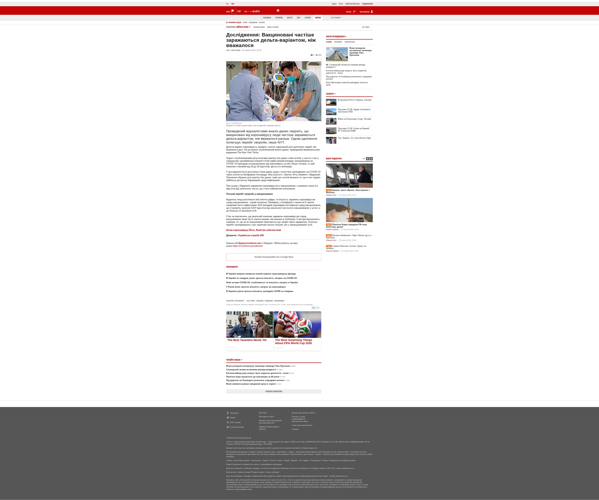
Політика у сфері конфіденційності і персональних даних (300, 419)
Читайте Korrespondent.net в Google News (273, 257)
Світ (298, 17)
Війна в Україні (273, 27)
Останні (329, 42)
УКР (232, 3)
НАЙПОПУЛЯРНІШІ (352, 3)
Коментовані (350, 42)
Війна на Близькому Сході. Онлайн (354, 119)
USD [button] (246, 11)
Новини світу (331, 195)
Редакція (295, 429)
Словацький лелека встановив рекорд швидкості (254, 369)
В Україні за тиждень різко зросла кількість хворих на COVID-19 (261, 278)
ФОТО (341, 3)
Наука (318, 17)
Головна (267, 17)
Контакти (263, 413)
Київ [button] (228, 11)
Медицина (253, 22)
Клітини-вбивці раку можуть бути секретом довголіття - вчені (260, 373)
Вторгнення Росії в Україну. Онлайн (354, 100)
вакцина (259, 301)
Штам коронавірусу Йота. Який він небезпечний (253, 230)
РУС (227, 3)
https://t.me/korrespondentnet (248, 246)
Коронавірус (239, 301)
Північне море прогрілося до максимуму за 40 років (255, 377)
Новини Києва (259, 27)
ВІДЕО (334, 3)
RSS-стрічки (235, 422)
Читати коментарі (273, 391)
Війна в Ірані (257, 26)
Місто (289, 17)
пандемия (269, 301)
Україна (279, 17)
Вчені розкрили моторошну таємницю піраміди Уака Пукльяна (261, 366)
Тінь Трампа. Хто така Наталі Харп (354, 138)
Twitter (232, 418)
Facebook (234, 413)
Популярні (338, 42)
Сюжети (330, 93)
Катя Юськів (235, 50)
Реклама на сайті (266, 417)
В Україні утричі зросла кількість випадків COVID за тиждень (259, 291)
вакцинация (279, 301)
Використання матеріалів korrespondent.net (270, 421)
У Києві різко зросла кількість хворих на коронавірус (256, 287)
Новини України (332, 229)
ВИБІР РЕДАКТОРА (334, 158)
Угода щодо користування (302, 425)
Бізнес (308, 17)
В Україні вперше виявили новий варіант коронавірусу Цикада (261, 273)
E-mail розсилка (237, 427)
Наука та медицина (335, 36)
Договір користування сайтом (303, 413)
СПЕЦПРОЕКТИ (367, 3)
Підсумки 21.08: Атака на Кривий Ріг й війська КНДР (353, 129)
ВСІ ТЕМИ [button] (365, 27)
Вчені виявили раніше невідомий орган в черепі (253, 384)
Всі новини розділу (233, 22)
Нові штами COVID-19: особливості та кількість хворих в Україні (262, 282)
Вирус (253, 301)
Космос (262, 22)
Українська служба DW (251, 235)
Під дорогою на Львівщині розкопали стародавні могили (258, 380)
